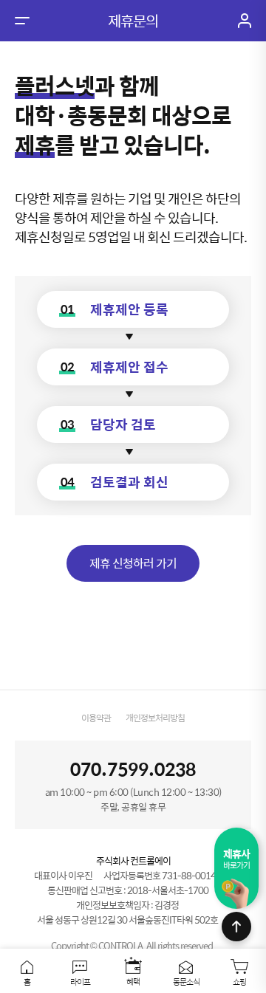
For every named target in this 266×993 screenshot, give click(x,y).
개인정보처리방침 (155, 717)
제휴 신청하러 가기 (133, 563)
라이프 (80, 980)
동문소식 (186, 980)
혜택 (133, 980)
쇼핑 (239, 980)
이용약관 (96, 717)
